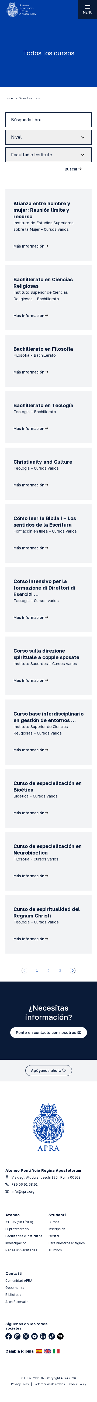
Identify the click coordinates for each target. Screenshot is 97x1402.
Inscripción (56, 1229)
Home (9, 98)
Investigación (15, 1243)
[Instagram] (17, 1336)
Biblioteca (13, 1295)
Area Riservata (17, 1302)
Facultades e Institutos (23, 1236)
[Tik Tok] (51, 1336)
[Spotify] (60, 1336)
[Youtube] (34, 1336)
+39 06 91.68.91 (24, 1184)
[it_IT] (56, 1351)
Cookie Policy (77, 1384)
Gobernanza (14, 1288)
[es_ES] (39, 1351)
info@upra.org (22, 1191)
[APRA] (24, 9)
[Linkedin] (43, 1336)
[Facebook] (8, 1336)
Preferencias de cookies (49, 1384)
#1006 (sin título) (19, 1222)
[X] (26, 1336)
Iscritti (53, 1236)
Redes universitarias (21, 1250)
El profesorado (17, 1229)
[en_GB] (47, 1351)
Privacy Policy (20, 1384)
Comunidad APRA (18, 1280)
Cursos (53, 1222)
